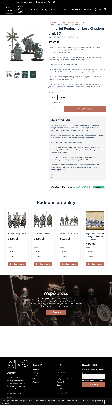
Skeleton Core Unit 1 (69, 234)
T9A (77, 37)
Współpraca (74, 10)
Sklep (32, 10)
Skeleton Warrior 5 (43, 234)
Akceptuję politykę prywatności (94, 380)
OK (107, 401)
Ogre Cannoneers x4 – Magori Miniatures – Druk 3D (95, 236)
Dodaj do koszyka (85, 109)
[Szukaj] (95, 9)
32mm (62, 97)
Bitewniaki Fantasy (66, 37)
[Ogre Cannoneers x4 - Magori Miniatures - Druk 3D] (95, 220)
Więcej (86, 10)
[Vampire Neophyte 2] (17, 220)
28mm (53, 97)
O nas (63, 10)
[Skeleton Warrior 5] (43, 220)
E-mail (84, 373)
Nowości (54, 10)
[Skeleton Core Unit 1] (69, 220)
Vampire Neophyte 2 (17, 234)
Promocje (43, 10)
